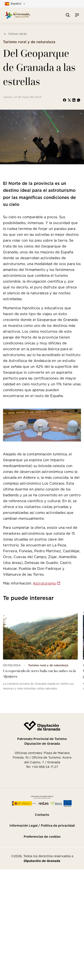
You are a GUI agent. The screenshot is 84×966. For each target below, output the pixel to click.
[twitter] (69, 100)
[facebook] (64, 100)
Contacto (42, 814)
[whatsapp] (78, 100)
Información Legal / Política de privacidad (42, 825)
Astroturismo (44, 583)
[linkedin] (74, 100)
